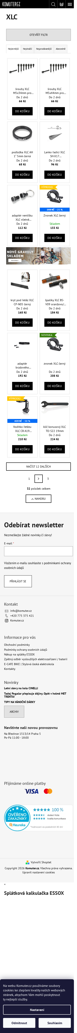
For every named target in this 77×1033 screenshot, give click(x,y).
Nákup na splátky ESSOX (19, 654)
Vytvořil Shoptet (41, 862)
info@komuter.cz (21, 611)
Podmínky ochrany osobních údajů (25, 650)
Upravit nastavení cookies (38, 872)
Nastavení (37, 1010)
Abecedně (61, 48)
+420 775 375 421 (22, 616)
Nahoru (40, 499)
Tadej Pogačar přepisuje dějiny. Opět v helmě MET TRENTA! (35, 695)
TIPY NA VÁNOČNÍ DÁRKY (19, 702)
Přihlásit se (18, 581)
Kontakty (9, 669)
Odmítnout (19, 1023)
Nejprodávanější (44, 48)
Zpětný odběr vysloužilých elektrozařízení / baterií (35, 659)
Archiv (14, 712)
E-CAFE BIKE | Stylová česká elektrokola (29, 664)
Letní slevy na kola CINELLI (21, 688)
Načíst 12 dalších (38, 466)
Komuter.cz (17, 620)
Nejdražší (27, 48)
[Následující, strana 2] (38, 479)
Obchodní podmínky (17, 645)
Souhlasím (54, 1023)
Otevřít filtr (39, 35)
